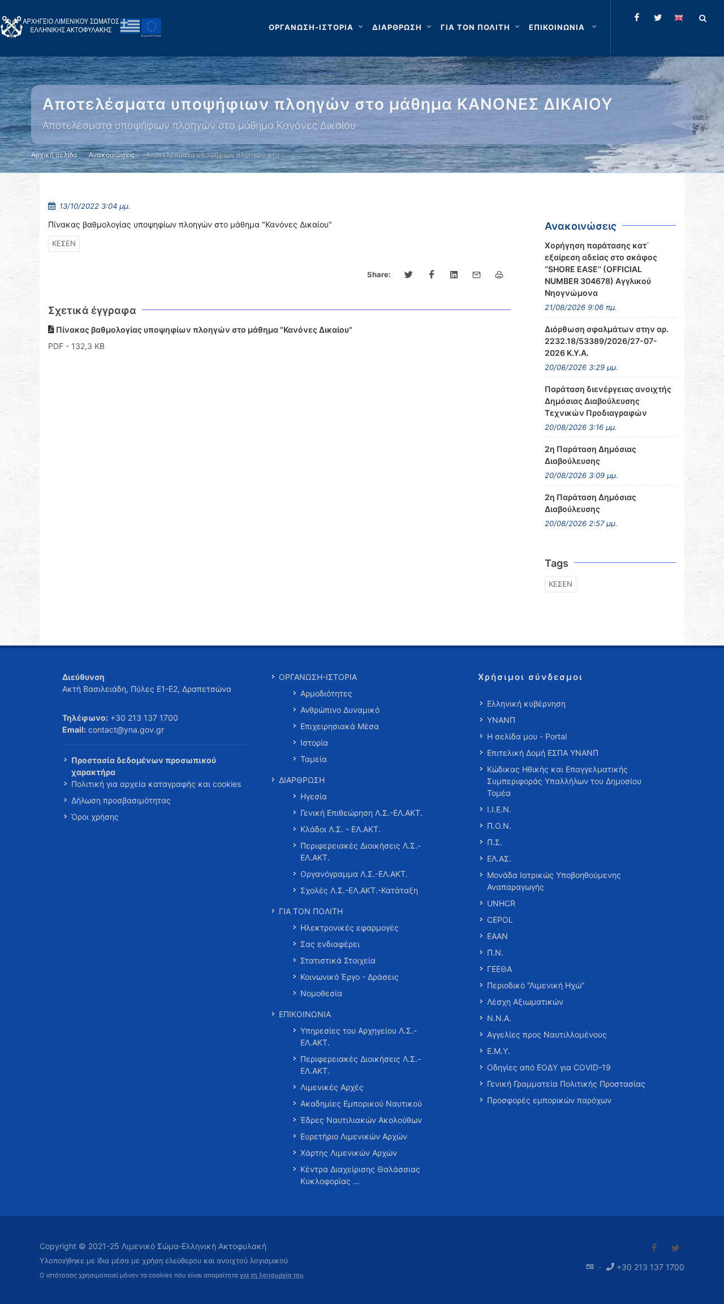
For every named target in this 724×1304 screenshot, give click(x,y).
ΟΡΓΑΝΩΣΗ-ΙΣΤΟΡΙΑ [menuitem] (318, 677)
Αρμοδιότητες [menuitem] (326, 693)
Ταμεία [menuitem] (313, 759)
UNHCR (501, 903)
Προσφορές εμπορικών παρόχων (549, 1100)
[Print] (499, 275)
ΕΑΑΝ (497, 936)
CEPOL (500, 919)
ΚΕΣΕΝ (64, 243)
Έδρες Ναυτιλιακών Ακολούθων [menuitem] (361, 1120)
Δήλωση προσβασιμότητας (121, 800)
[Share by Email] (477, 275)
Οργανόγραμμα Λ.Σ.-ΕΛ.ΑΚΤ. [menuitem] (354, 874)
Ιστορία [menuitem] (314, 742)
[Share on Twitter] (409, 275)
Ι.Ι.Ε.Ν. (499, 809)
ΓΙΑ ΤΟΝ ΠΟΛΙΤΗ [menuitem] (311, 911)
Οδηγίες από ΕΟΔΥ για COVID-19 (549, 1067)
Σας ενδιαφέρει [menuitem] (330, 944)
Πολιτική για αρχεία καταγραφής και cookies (156, 784)
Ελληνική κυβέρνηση (526, 703)
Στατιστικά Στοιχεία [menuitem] (338, 960)
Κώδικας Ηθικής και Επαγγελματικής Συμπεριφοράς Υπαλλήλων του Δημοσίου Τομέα (564, 781)
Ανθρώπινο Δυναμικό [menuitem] (340, 710)
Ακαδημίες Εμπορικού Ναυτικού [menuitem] (361, 1103)
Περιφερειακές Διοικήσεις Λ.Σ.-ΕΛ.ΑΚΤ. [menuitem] (360, 851)
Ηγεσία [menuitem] (313, 796)
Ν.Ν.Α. (499, 1018)
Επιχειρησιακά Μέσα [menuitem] (339, 726)
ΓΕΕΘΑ (499, 969)
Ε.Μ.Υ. (498, 1051)
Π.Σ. (494, 842)
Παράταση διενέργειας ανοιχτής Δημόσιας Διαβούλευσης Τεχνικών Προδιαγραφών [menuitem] (608, 401)
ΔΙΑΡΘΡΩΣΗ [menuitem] (302, 780)
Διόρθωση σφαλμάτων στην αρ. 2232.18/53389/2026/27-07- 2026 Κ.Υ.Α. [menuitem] (607, 341)
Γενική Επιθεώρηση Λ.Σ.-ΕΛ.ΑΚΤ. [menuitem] (361, 812)
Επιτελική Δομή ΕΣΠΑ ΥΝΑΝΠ (542, 753)
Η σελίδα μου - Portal (527, 736)
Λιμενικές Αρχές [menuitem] (332, 1087)
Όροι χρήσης (95, 816)
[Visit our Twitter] (675, 1248)
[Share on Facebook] (431, 275)
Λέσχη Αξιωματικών (525, 1001)
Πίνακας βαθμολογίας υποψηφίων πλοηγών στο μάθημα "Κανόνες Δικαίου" (203, 329)
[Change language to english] (679, 17)
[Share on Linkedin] (454, 275)
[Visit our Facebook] (654, 1248)
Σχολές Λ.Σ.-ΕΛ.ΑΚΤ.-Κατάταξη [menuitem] (359, 890)
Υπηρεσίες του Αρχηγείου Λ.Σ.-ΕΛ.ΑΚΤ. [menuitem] (358, 1036)
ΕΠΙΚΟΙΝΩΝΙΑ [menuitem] (305, 1014)
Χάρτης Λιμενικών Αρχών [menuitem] (348, 1152)
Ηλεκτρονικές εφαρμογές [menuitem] (349, 927)
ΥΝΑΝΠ (501, 720)
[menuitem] (564, 27)
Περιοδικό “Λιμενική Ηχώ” (535, 985)
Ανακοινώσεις (112, 154)
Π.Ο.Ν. (499, 825)
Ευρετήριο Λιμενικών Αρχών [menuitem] (353, 1136)
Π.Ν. (495, 952)
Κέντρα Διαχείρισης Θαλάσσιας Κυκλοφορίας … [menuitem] (360, 1175)
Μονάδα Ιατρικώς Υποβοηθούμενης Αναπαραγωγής (554, 881)
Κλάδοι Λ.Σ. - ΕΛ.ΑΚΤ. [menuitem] (340, 829)
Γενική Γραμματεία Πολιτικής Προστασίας (566, 1083)
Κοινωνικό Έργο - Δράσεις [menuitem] (349, 977)
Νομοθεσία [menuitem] (321, 993)
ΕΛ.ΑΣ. (499, 858)
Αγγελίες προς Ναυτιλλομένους (547, 1034)
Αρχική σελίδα (54, 154)
